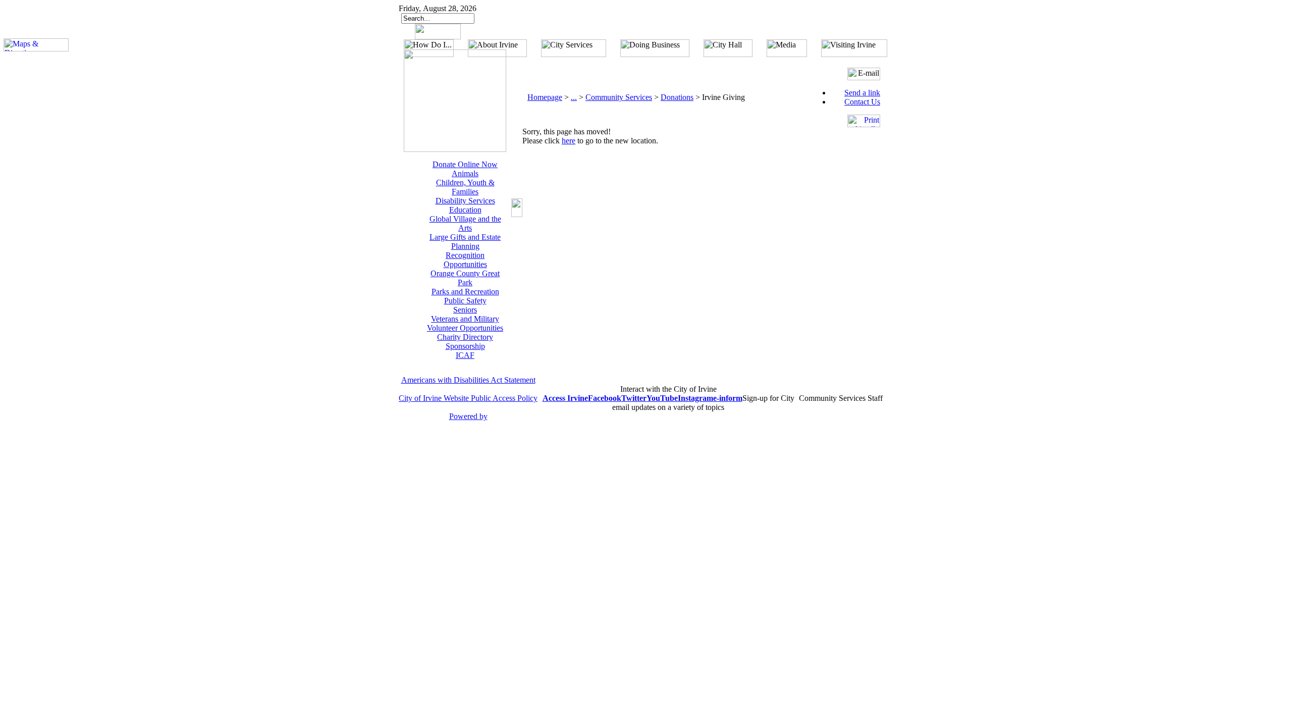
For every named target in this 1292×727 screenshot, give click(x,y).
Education (465, 209)
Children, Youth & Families (465, 187)
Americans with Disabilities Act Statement (468, 380)
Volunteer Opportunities (465, 328)
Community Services (618, 97)
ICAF (465, 355)
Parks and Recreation (465, 291)
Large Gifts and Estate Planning (465, 241)
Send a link (862, 92)
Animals (465, 173)
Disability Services (465, 200)
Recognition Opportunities (465, 260)
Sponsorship (465, 346)
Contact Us (862, 101)
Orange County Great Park (465, 278)
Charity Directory (465, 337)
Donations (677, 97)
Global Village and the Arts (465, 223)
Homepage (544, 97)
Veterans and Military (465, 319)
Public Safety (465, 300)
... (574, 97)
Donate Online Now (465, 164)
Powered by (468, 416)
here (568, 140)
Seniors (465, 309)
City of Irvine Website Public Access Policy (468, 398)
